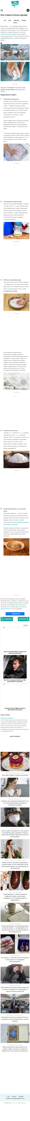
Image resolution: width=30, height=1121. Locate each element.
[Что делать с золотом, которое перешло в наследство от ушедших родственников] (15, 944)
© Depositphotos (15, 84)
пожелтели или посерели (8, 34)
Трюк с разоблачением (15, 892)
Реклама (20, 1096)
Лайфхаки (16, 20)
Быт (5, 20)
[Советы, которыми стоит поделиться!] (15, 3)
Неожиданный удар (15, 985)
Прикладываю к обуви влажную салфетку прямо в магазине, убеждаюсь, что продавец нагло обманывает (15, 897)
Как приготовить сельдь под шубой (15, 775)
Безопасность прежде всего (15, 1015)
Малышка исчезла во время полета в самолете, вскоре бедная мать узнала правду (15, 1019)
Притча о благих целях (15, 799)
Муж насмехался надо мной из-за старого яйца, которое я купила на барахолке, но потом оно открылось (15, 1049)
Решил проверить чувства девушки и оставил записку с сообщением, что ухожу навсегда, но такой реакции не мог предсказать (15, 929)
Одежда (23, 20)
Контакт (14, 1096)
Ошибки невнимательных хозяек (15, 773)
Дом (10, 20)
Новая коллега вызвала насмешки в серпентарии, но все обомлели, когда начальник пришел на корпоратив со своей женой (15, 865)
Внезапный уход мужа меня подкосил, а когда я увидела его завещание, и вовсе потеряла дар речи (15, 989)
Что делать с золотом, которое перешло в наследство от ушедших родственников (15, 959)
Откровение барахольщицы (15, 1045)
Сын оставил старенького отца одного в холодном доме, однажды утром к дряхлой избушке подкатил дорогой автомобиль (15, 833)
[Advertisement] (15, 182)
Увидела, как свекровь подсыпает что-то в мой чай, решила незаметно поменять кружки (15, 803)
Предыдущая (8, 619)
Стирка (15, 22)
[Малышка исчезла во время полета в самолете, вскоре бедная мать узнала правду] (15, 1004)
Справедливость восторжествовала (15, 860)
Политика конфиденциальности (15, 1098)
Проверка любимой (15, 924)
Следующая (22, 619)
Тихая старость (15, 829)
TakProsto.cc (8, 1103)
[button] (1, 43)
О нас (8, 1096)
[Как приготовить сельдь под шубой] (15, 762)
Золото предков (15, 955)
